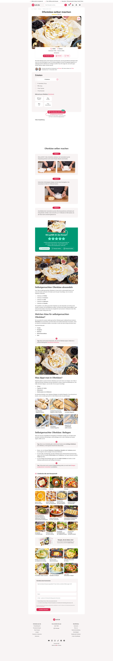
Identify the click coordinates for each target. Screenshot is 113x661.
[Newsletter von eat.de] (56, 542)
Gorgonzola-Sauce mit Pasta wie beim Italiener (61, 502)
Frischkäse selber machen (41, 575)
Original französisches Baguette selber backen (56, 411)
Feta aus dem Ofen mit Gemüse (54, 560)
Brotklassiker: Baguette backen (40, 411)
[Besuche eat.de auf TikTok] (58, 641)
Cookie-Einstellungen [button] (76, 636)
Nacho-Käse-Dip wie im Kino (38, 503)
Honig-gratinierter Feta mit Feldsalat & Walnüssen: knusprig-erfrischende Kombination (41, 517)
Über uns (76, 628)
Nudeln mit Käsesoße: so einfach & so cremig (40, 560)
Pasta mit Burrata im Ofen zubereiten (54, 519)
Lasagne (37, 632)
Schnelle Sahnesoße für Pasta (69, 560)
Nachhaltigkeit (76, 632)
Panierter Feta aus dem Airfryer (50, 533)
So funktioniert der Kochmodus (56, 114)
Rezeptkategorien (37, 625)
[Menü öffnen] (79, 5)
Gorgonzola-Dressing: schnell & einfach (72, 533)
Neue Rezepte (37, 630)
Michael (60, 68)
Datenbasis (51, 94)
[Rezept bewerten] (56, 238)
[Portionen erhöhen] (57, 79)
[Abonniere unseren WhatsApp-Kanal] (55, 641)
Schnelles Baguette (69, 412)
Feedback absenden (43, 609)
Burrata (51, 489)
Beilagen (39, 8)
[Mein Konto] (76, 5)
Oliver (72, 68)
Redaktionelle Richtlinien (76, 634)
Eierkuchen (37, 636)
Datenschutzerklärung (76, 630)
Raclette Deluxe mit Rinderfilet (71, 503)
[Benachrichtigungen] (72, 5)
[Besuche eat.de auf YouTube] (49, 641)
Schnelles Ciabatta (40, 427)
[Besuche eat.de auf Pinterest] (61, 641)
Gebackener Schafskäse (41, 489)
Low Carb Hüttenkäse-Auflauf (69, 575)
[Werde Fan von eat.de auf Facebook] (64, 641)
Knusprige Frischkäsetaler (39, 533)
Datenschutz (42, 606)
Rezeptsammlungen (37, 628)
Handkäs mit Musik (54, 575)
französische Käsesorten (53, 342)
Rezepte (35, 8)
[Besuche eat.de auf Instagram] (52, 641)
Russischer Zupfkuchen (37, 634)
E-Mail (57, 625)
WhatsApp (57, 628)
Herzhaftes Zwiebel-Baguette (54, 427)
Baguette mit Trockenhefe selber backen (68, 426)
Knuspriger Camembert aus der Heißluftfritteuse (62, 533)
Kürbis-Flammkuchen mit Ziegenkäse (51, 503)
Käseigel (66, 489)
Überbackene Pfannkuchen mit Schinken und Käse (70, 519)
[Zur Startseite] (36, 5)
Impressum (76, 625)
